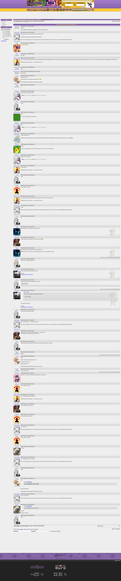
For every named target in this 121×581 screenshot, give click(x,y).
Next (26, 21)
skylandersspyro (17, 112)
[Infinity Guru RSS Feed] (65, 574)
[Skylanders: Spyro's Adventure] (73, 10)
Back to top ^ (118, 560)
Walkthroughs (37, 7)
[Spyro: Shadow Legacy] (60, 10)
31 (38, 21)
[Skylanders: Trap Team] (83, 10)
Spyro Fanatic (17, 269)
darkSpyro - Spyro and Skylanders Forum (20, 19)
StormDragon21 (17, 133)
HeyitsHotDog (17, 32)
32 (39, 21)
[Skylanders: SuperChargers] (86, 10)
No (3, 37)
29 (35, 21)
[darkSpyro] (37, 567)
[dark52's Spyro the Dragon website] (44, 3)
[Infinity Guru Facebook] (60, 574)
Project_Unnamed (16, 58)
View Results (3, 40)
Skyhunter (17, 144)
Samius (16, 226)
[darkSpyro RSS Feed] (42, 574)
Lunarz (17, 75)
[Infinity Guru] (60, 567)
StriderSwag (17, 26)
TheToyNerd (17, 373)
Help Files (4, 25)
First (15, 21)
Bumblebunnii (17, 237)
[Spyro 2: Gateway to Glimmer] (35, 10)
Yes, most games (6, 33)
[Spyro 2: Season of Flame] (44, 10)
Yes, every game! (6, 31)
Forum (57, 7)
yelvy (17, 43)
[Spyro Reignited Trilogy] (28, 10)
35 (43, 21)
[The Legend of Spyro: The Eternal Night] (67, 10)
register (21, 529)
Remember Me (66, 6)
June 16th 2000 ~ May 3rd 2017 (27, 274)
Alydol (17, 53)
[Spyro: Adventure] (51, 10)
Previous (17, 21)
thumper (16, 85)
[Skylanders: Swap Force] (79, 10)
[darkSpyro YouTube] (35, 574)
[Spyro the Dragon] (31, 10)
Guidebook (51, 7)
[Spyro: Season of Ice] (41, 10)
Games (44, 7)
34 (42, 21)
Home (30, 7)
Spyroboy (17, 91)
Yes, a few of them (7, 34)
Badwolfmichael (17, 71)
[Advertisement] (60, 15)
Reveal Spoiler (24, 283)
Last (28, 21)
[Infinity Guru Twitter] (55, 574)
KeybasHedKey (17, 67)
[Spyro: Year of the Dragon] (38, 10)
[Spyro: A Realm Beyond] (92, 10)
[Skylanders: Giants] (76, 10)
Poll (6, 27)
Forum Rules (4, 24)
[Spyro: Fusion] (54, 10)
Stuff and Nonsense (31, 19)
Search (3, 22)
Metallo (16, 185)
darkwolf (16, 446)
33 (40, 21)
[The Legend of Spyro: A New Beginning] (64, 10)
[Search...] (92, 1)
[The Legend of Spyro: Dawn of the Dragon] (70, 10)
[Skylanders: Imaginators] (89, 10)
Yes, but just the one (7, 36)
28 (34, 21)
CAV (17, 101)
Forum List (4, 21)
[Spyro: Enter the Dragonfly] (47, 10)
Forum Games (38, 19)
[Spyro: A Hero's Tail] (57, 10)
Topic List (113, 21)
